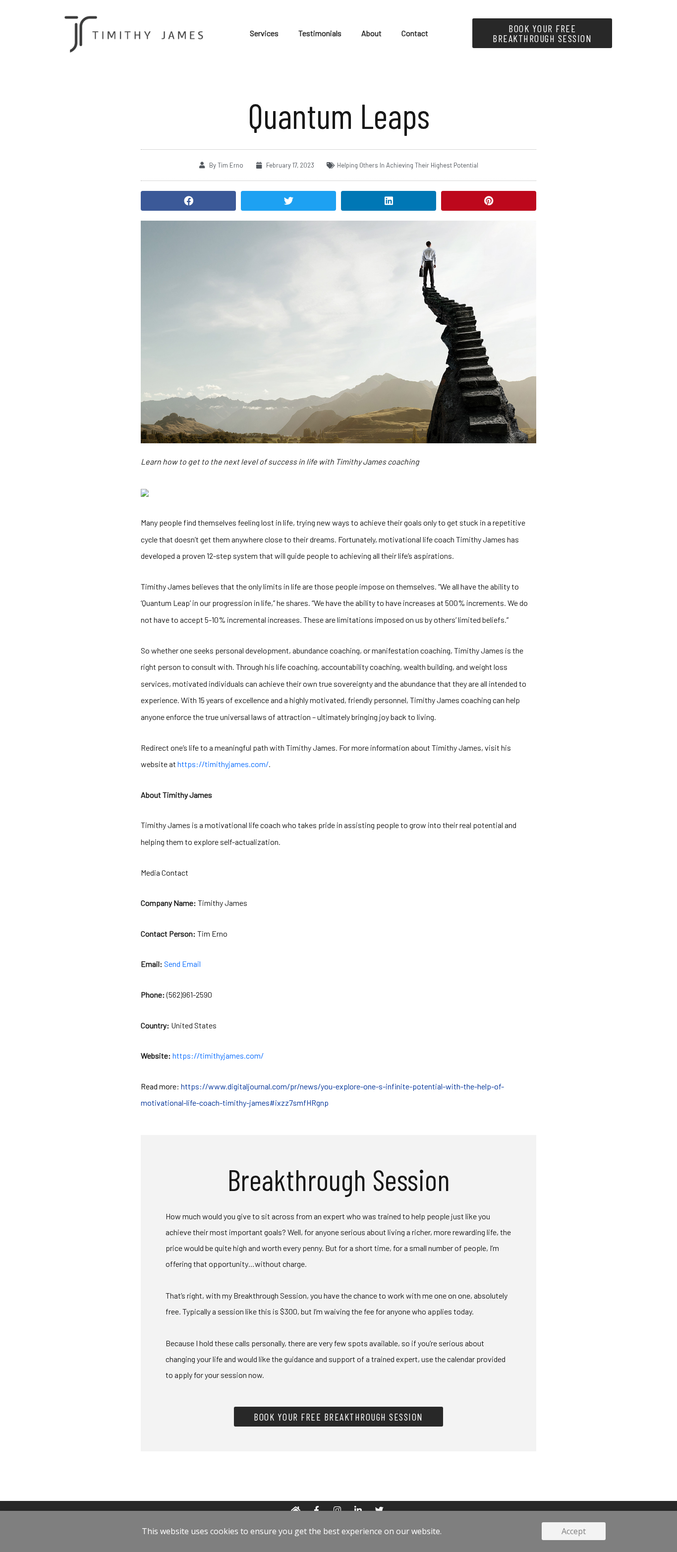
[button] (188, 201)
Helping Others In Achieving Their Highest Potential (407, 165)
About (371, 33)
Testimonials (319, 33)
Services (264, 33)
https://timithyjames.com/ (223, 764)
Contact (414, 33)
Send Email (182, 963)
